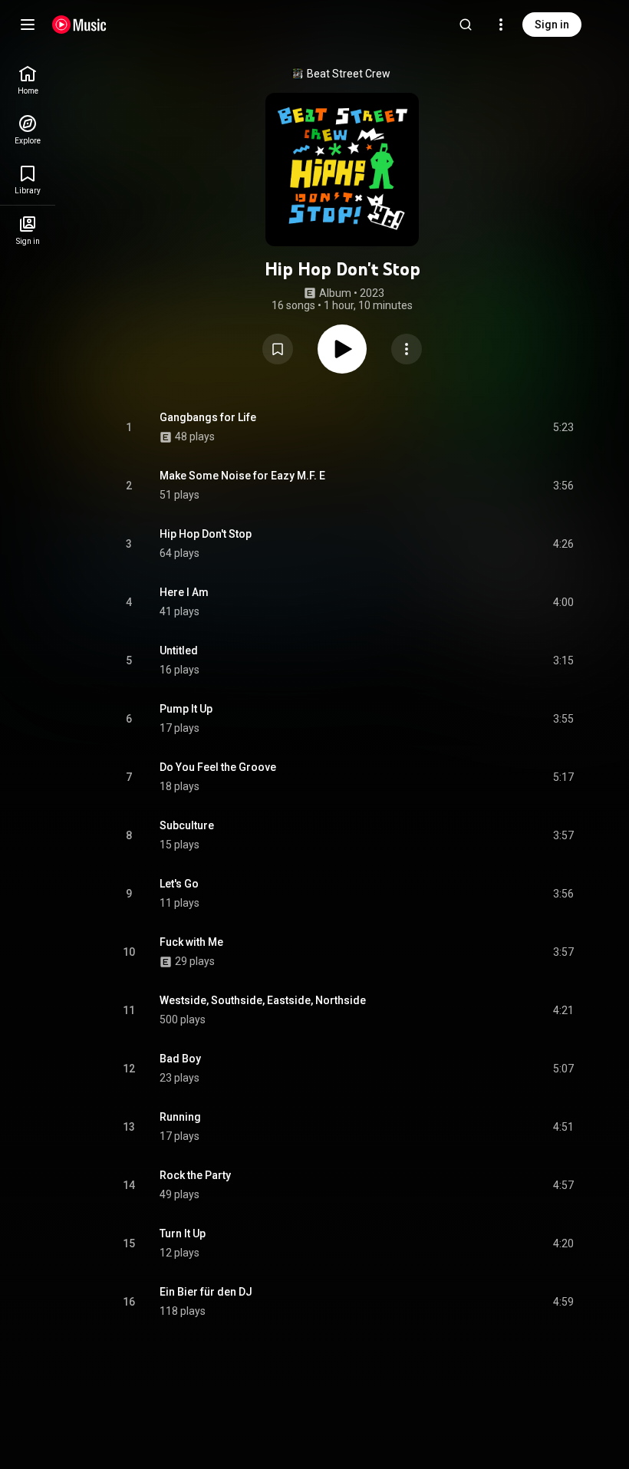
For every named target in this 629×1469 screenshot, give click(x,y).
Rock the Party (195, 1175)
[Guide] (27, 24)
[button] (277, 349)
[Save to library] (277, 349)
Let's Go (179, 884)
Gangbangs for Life (208, 417)
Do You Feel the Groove (218, 767)
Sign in (552, 24)
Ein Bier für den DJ (206, 1292)
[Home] (79, 24)
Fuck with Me (191, 942)
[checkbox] (563, 427)
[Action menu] (406, 349)
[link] (27, 80)
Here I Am (184, 592)
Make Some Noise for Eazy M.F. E (242, 475)
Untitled (179, 650)
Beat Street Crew (348, 74)
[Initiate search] (465, 24)
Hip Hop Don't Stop (206, 534)
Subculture (187, 825)
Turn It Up (183, 1233)
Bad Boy (180, 1058)
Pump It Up (186, 709)
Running (180, 1117)
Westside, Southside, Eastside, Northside (263, 1000)
